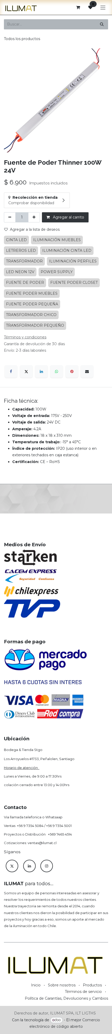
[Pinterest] (72, 371)
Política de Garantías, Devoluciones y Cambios (66, 998)
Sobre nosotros (62, 985)
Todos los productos (22, 38)
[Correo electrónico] (87, 371)
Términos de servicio (83, 991)
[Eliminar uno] (10, 217)
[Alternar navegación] (103, 7)
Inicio (36, 985)
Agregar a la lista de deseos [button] (35, 229)
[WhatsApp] (56, 371)
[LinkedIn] (41, 371)
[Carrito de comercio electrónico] (78, 7)
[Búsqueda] (102, 24)
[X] (26, 371)
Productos (92, 985)
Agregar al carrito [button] (68, 217)
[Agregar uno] (34, 217)
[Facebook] (11, 371)
